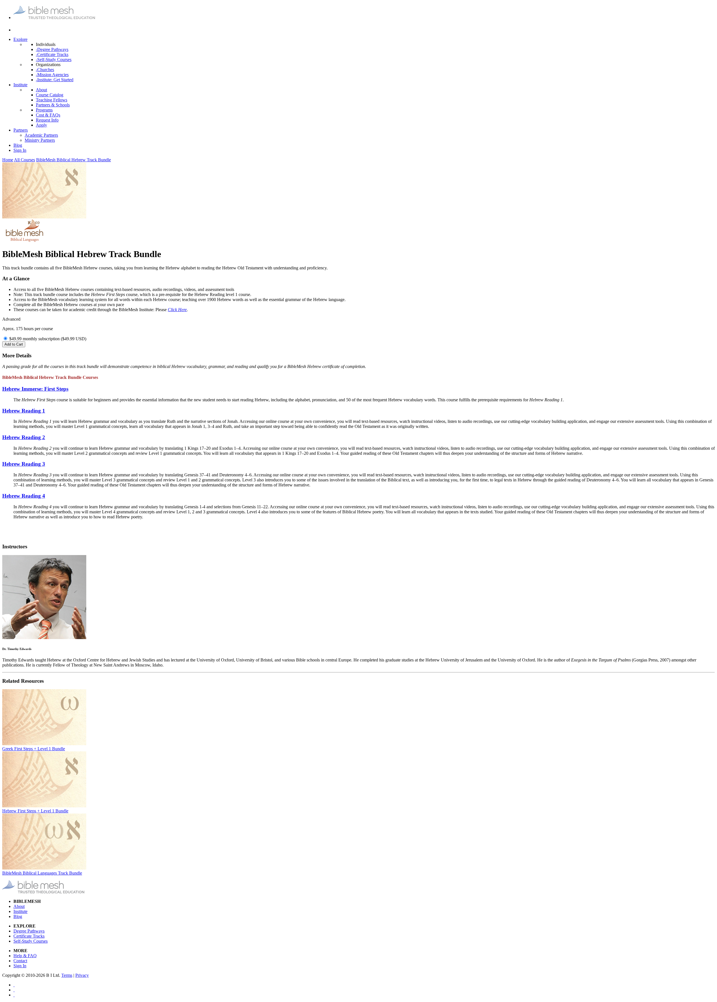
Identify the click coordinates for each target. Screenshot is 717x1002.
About (41, 89)
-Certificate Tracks (52, 54)
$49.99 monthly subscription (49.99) (47, 338)
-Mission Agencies (52, 74)
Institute (20, 84)
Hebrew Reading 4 (23, 496)
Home (7, 159)
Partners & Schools (53, 104)
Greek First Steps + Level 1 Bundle (33, 748)
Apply (41, 125)
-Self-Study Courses (53, 59)
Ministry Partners (40, 140)
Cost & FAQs (48, 115)
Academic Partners (41, 135)
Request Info (47, 120)
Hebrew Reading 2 (23, 437)
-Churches (45, 69)
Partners (20, 130)
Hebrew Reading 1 (23, 411)
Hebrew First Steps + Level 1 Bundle (35, 810)
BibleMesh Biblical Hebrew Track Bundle (73, 159)
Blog (17, 145)
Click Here (177, 309)
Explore (20, 39)
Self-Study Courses (30, 941)
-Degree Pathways (52, 49)
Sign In (19, 150)
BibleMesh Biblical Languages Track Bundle (42, 873)
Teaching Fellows (51, 99)
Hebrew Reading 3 (23, 464)
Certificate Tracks (29, 936)
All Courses (24, 159)
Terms (66, 975)
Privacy (82, 975)
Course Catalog (49, 94)
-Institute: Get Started (54, 79)
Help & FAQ (25, 955)
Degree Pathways (29, 931)
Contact (20, 960)
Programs (44, 110)
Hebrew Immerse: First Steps (35, 389)
